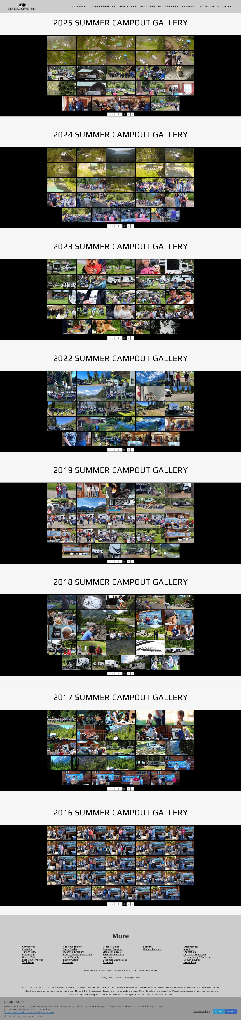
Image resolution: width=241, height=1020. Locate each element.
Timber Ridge (29, 951)
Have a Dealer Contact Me (77, 954)
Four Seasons (110, 957)
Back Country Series (32, 959)
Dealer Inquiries (192, 959)
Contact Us (189, 951)
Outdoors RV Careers (194, 954)
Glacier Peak (29, 957)
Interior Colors (70, 959)
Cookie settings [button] (201, 1011)
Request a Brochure (73, 951)
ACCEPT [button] (219, 1011)
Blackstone (28, 954)
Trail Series (28, 962)
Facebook (108, 962)
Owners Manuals (152, 949)
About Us (188, 949)
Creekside (27, 949)
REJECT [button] (231, 1011)
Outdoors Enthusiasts (115, 959)
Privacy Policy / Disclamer (197, 957)
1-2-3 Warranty (70, 957)
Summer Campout (113, 949)
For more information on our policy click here (29, 1012)
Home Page (189, 962)
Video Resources (112, 951)
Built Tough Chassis (113, 954)
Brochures (67, 962)
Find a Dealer (69, 949)
